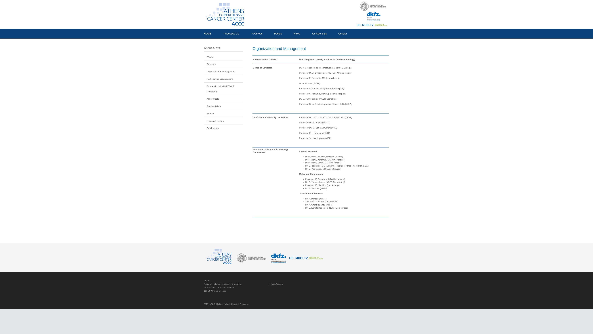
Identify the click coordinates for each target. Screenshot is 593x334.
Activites (258, 33)
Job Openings (319, 33)
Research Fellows (215, 121)
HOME (207, 33)
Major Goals (213, 99)
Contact (342, 33)
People (278, 33)
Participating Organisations (220, 79)
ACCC (210, 57)
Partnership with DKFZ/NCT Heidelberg (220, 89)
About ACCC (232, 33)
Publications (213, 128)
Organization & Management (221, 71)
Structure (211, 64)
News (297, 33)
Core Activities (214, 106)
